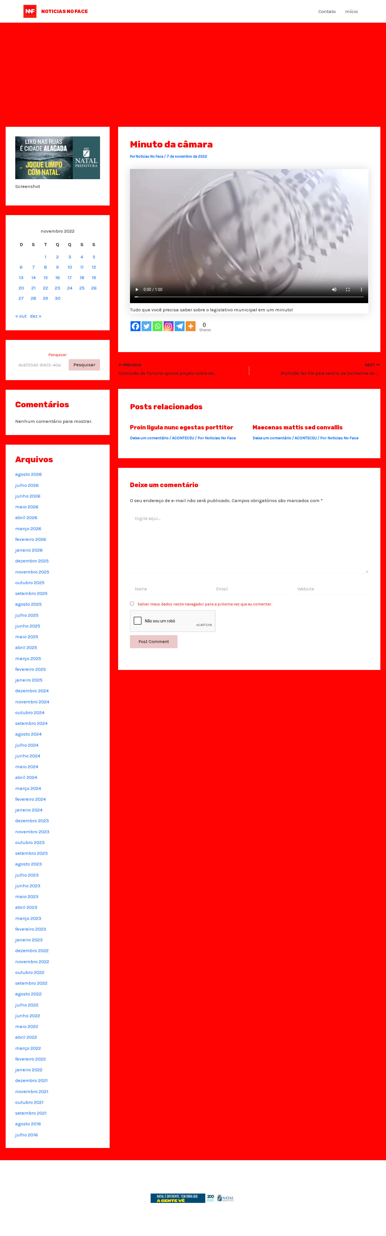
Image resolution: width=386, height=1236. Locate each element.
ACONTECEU (183, 438)
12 (94, 267)
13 (21, 277)
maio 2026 (26, 506)
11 (82, 267)
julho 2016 (26, 1135)
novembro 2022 (32, 961)
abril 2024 (26, 777)
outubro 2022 (29, 972)
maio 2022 (26, 1026)
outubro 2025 (29, 582)
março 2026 (28, 528)
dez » (36, 316)
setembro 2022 (31, 983)
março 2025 (28, 658)
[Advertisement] (193, 65)
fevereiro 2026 (30, 539)
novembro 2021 (31, 1091)
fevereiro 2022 (30, 1059)
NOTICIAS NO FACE (64, 11)
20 (21, 288)
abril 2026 (26, 517)
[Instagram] (169, 326)
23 (57, 288)
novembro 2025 (32, 572)
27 (21, 298)
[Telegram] (180, 326)
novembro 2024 (32, 701)
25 (81, 288)
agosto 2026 (28, 474)
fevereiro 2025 (30, 669)
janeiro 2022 (28, 1069)
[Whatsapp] (157, 326)
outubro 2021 (29, 1102)
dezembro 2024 (32, 690)
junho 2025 (27, 626)
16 (57, 277)
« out (21, 316)
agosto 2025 (28, 604)
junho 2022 (27, 1015)
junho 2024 (27, 756)
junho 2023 (27, 885)
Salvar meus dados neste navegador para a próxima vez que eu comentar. (205, 604)
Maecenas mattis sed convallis (298, 427)
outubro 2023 (30, 842)
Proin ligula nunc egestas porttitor (181, 427)
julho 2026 (27, 485)
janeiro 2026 (29, 550)
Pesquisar (57, 354)
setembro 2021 (31, 1113)
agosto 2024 (28, 734)
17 (70, 277)
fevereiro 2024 (30, 799)
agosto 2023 (28, 864)
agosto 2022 (28, 994)
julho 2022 (26, 1005)
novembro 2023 (32, 831)
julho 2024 (26, 745)
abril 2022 (26, 1037)
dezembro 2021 (31, 1080)
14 (33, 277)
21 (33, 288)
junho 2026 (27, 496)
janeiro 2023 (29, 939)
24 (69, 288)
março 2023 (28, 918)
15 (46, 277)
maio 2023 (26, 896)
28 (33, 298)
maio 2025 (26, 636)
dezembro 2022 (32, 950)
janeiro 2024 (28, 810)
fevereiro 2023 (30, 929)
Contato (327, 11)
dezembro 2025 (32, 561)
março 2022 (28, 1048)
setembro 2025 (31, 593)
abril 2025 (26, 647)
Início (351, 11)
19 (94, 277)
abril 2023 (26, 907)
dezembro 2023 (32, 820)
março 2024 (28, 788)
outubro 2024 (29, 712)
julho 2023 (27, 875)
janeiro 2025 (28, 680)
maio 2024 (26, 766)
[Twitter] (146, 326)
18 (82, 277)
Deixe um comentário (149, 438)
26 (94, 288)
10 (70, 267)
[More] (191, 326)
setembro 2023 (31, 853)
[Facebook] (135, 326)
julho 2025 (26, 615)
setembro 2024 (31, 723)
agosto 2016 (28, 1123)
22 (45, 288)
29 (45, 298)
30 (57, 298)
